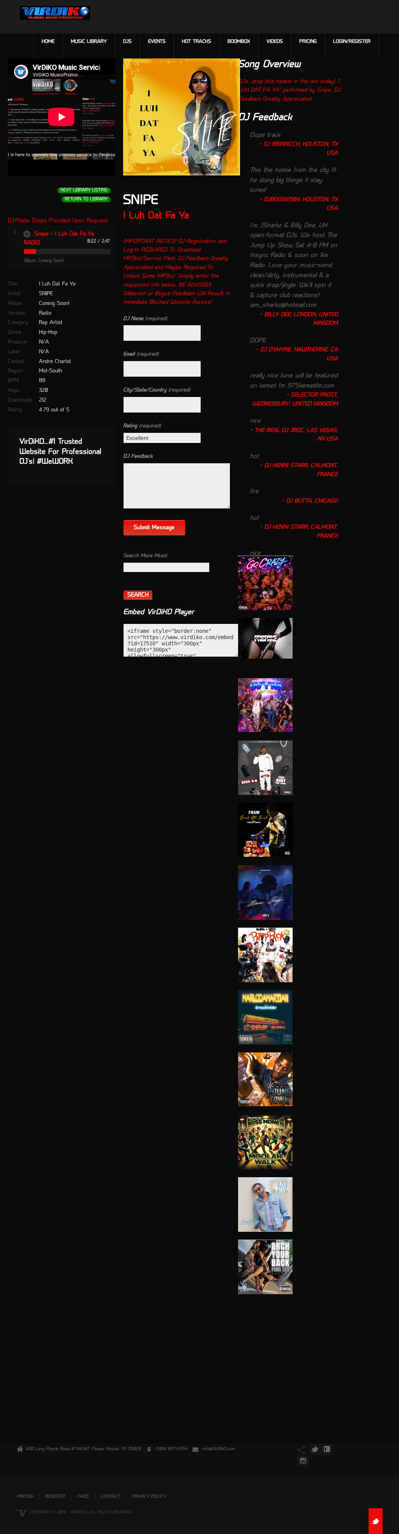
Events (157, 41)
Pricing (308, 41)
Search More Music (145, 555)
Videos (275, 41)
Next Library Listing (84, 190)
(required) (145, 318)
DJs (127, 41)
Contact (110, 1497)
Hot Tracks (196, 41)
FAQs (82, 1497)
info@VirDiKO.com (218, 1449)
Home (48, 41)
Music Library (89, 41)
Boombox (239, 41)
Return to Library (86, 199)
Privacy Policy (149, 1497)
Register (55, 1497)
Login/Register (352, 41)
